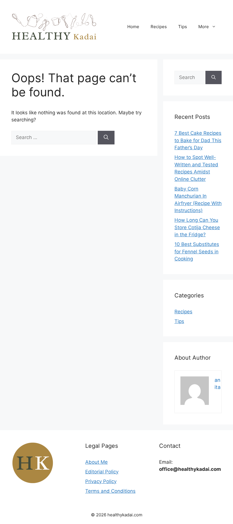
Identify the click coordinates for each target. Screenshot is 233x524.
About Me (96, 462)
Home (133, 26)
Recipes (159, 26)
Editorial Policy (101, 472)
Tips (182, 26)
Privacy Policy (100, 481)
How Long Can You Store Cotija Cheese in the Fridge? (197, 227)
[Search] (106, 137)
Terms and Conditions (110, 491)
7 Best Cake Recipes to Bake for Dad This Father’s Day (197, 140)
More (203, 26)
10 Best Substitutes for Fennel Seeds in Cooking (196, 251)
